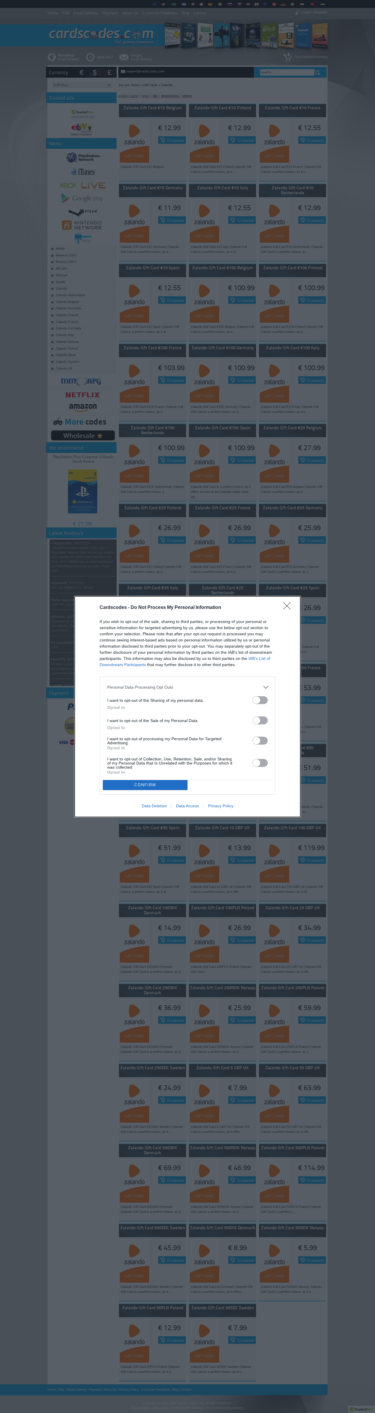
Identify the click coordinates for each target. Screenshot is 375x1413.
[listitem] (187, 687)
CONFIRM (145, 785)
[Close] (288, 607)
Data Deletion (154, 805)
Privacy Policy (220, 805)
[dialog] (187, 706)
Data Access (187, 805)
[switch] (260, 700)
